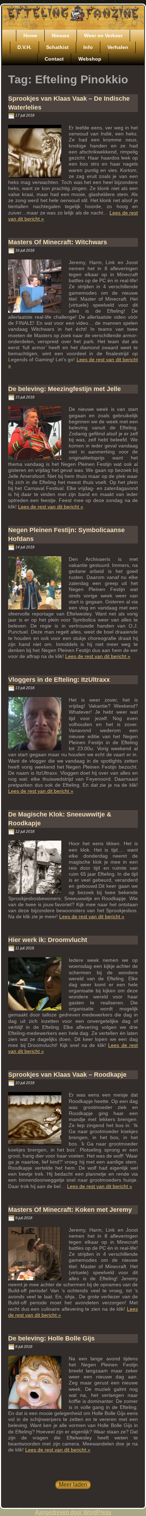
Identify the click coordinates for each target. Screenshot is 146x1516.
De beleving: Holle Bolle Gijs (51, 1338)
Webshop (89, 59)
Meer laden (73, 1485)
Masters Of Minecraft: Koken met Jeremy (70, 1209)
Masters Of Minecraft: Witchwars (57, 242)
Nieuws (60, 35)
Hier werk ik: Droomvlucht (47, 939)
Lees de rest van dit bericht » (50, 506)
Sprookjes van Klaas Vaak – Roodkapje (67, 1074)
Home (30, 35)
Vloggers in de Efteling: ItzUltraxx (59, 679)
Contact (54, 59)
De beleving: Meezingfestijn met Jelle (64, 388)
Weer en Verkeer (103, 35)
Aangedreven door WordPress (73, 1512)
